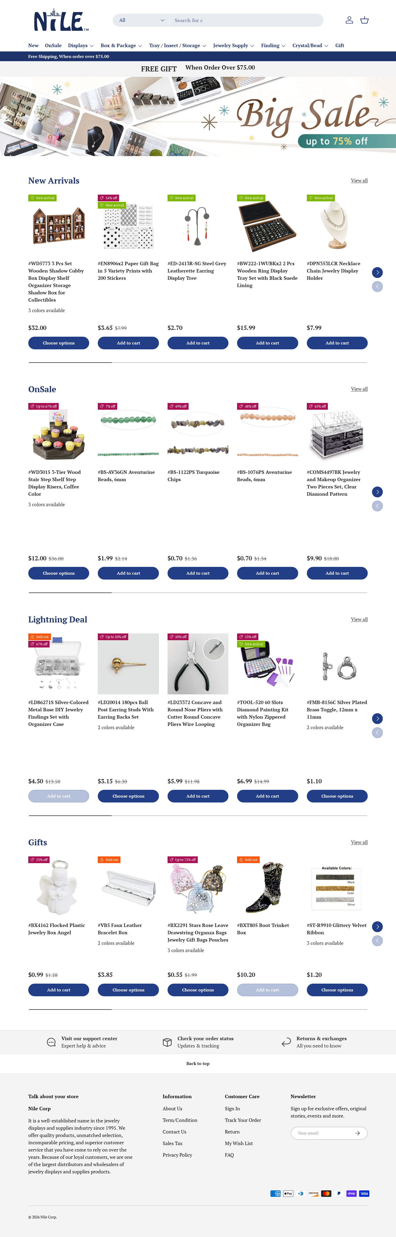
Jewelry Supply (230, 45)
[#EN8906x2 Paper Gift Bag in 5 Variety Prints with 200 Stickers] (128, 225)
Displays (78, 45)
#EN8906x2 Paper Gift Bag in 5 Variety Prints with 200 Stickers (128, 270)
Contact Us (174, 1131)
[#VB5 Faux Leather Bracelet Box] (128, 886)
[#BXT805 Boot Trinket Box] (267, 886)
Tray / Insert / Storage (174, 45)
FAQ (229, 1155)
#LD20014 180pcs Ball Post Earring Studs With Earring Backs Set (126, 709)
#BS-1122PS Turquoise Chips (194, 476)
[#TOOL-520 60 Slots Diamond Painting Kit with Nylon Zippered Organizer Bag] (267, 663)
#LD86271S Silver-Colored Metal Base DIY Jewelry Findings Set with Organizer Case (58, 713)
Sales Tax (172, 1143)
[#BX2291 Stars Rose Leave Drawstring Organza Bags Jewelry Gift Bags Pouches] (198, 886)
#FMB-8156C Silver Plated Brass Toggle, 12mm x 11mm (337, 709)
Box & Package (118, 45)
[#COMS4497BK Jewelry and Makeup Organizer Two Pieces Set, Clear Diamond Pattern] (337, 433)
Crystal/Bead (307, 45)
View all (359, 180)
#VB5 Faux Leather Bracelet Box (120, 929)
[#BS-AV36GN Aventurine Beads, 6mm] (128, 433)
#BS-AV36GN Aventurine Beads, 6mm (126, 476)
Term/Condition (180, 1120)
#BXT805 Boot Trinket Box (263, 929)
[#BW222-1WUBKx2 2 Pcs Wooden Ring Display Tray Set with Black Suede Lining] (267, 225)
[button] (364, 20)
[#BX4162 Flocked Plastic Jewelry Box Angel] (58, 886)
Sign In (232, 1108)
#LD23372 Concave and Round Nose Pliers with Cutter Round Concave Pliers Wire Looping (195, 713)
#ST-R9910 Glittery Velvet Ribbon (337, 929)
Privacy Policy (177, 1155)
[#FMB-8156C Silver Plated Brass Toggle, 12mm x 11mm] (337, 663)
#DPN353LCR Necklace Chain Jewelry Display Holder (333, 270)
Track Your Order (243, 1120)
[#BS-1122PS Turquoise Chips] (198, 433)
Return (232, 1131)
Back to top (198, 1063)
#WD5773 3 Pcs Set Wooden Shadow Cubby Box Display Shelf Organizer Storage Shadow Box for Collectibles (56, 281)
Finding (270, 45)
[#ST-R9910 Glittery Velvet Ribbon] (337, 886)
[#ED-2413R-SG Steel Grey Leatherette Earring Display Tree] (198, 225)
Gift (339, 45)
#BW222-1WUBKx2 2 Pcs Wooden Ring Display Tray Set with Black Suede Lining (267, 274)
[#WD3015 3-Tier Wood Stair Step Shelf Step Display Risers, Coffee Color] (58, 433)
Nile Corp (48, 1217)
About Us (172, 1108)
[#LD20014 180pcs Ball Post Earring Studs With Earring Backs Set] (128, 663)
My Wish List (239, 1143)
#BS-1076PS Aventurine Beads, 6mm (264, 476)
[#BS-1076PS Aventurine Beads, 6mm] (267, 433)
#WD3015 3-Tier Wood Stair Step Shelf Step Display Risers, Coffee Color (54, 483)
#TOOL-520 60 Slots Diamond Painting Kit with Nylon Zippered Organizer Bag (263, 713)
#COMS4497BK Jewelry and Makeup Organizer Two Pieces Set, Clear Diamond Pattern (334, 483)
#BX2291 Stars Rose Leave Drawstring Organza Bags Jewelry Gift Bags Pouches (198, 932)
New (33, 45)
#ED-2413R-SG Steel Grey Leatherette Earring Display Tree (197, 270)
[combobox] (218, 20)
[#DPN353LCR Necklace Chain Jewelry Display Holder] (337, 225)
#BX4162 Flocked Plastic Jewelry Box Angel (56, 929)
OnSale (53, 45)
